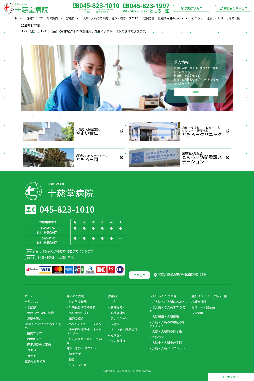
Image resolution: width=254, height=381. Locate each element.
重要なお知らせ (35, 361)
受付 (29, 252)
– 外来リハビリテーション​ (84, 324)
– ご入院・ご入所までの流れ (167, 309)
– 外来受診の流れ (78, 312)
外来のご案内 (75, 296)
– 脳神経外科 (116, 312)
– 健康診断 (73, 353)
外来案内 (52, 18)
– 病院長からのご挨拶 (39, 312)
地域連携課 (198, 301)
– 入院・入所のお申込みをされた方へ (167, 324)
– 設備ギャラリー (36, 339)
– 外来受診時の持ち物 (81, 307)
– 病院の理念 (33, 318)
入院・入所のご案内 (95, 18)
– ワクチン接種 (76, 365)
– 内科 (112, 301)
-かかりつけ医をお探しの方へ (43, 326)
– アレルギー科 (118, 318)
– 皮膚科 (113, 324)
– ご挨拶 (30, 307)
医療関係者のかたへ (170, 18)
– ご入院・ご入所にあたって (169, 301)
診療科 (70, 18)
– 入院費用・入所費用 (164, 316)
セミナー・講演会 (203, 307)
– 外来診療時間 (76, 301)
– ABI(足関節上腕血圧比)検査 (84, 341)
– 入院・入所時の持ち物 (166, 331)
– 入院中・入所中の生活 (166, 342)
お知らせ (197, 18)
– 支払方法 (157, 337)
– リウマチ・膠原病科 (122, 329)
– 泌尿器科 (115, 335)
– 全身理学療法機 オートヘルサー (84, 331)
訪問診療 (149, 18)
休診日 (30, 258)
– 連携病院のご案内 (38, 344)
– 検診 (70, 359)
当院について (34, 18)
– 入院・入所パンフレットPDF (167, 350)
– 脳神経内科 (116, 307)
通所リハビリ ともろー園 (223, 18)
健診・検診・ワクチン (126, 18)
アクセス (30, 350)
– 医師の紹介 (75, 318)
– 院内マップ (33, 333)
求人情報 (197, 312)
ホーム (18, 18)
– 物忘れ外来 (116, 340)
